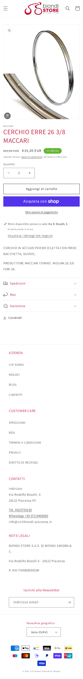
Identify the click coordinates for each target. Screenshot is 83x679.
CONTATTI (16, 395)
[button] (5, 8)
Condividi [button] (15, 318)
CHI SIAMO (16, 365)
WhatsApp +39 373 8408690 (28, 516)
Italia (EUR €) (39, 632)
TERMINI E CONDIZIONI (25, 443)
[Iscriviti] (69, 602)
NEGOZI (14, 375)
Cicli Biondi (35, 671)
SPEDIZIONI (17, 423)
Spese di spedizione (31, 156)
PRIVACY (15, 453)
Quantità (9, 164)
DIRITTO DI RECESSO (23, 462)
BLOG (13, 385)
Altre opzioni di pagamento (41, 212)
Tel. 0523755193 (20, 510)
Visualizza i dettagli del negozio (30, 236)
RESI (12, 433)
